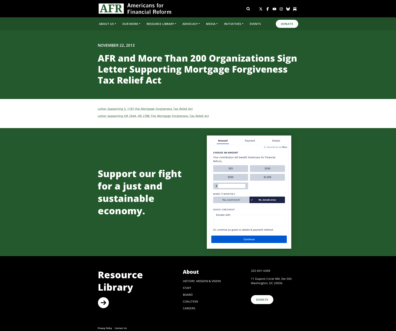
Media (210, 24)
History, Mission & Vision (202, 281)
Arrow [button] (103, 302)
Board (188, 295)
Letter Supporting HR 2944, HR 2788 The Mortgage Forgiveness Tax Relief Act (153, 116)
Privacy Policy (105, 328)
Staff (187, 288)
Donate (287, 24)
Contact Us (121, 328)
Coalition (190, 301)
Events (255, 24)
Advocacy (190, 24)
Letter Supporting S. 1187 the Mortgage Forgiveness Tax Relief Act (145, 109)
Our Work (130, 24)
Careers (189, 308)
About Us (106, 24)
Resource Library (160, 24)
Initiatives (232, 24)
